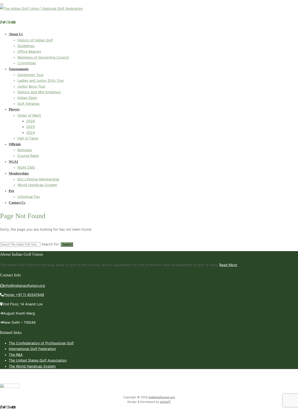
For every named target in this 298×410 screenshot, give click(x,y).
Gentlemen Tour (30, 75)
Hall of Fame (27, 138)
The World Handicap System (32, 366)
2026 (30, 121)
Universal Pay (28, 196)
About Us (16, 34)
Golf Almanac (28, 103)
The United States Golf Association (38, 360)
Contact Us (17, 202)
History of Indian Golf (35, 40)
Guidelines (25, 46)
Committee (26, 63)
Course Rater (28, 155)
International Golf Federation (32, 349)
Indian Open (27, 97)
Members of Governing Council (43, 57)
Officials (15, 144)
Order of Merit (29, 115)
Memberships (19, 173)
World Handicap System (37, 185)
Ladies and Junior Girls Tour (40, 80)
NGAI (13, 161)
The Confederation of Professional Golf (41, 343)
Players (14, 109)
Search (66, 244)
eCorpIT (165, 401)
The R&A (16, 354)
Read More (228, 265)
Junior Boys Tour (31, 86)
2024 (30, 132)
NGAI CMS (26, 167)
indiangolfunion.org (162, 397)
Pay (11, 191)
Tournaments (19, 69)
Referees (24, 150)
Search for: (50, 244)
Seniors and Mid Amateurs (39, 92)
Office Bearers (29, 51)
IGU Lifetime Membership (38, 179)
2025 (30, 126)
